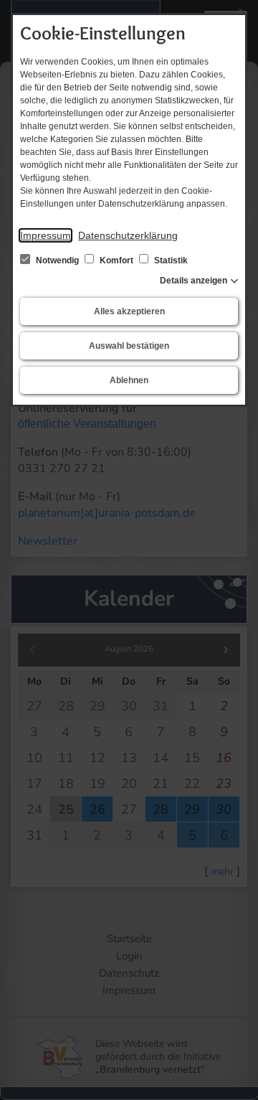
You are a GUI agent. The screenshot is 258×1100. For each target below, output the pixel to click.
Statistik (170, 260)
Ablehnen (129, 380)
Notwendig (57, 260)
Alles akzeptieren (129, 311)
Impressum (45, 235)
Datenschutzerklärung (128, 235)
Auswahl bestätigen (129, 346)
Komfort (116, 260)
